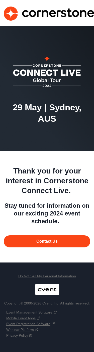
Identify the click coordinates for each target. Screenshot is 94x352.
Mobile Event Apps (21, 318)
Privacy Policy (17, 335)
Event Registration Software (28, 324)
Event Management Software (29, 312)
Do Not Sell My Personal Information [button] (47, 276)
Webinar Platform (20, 330)
